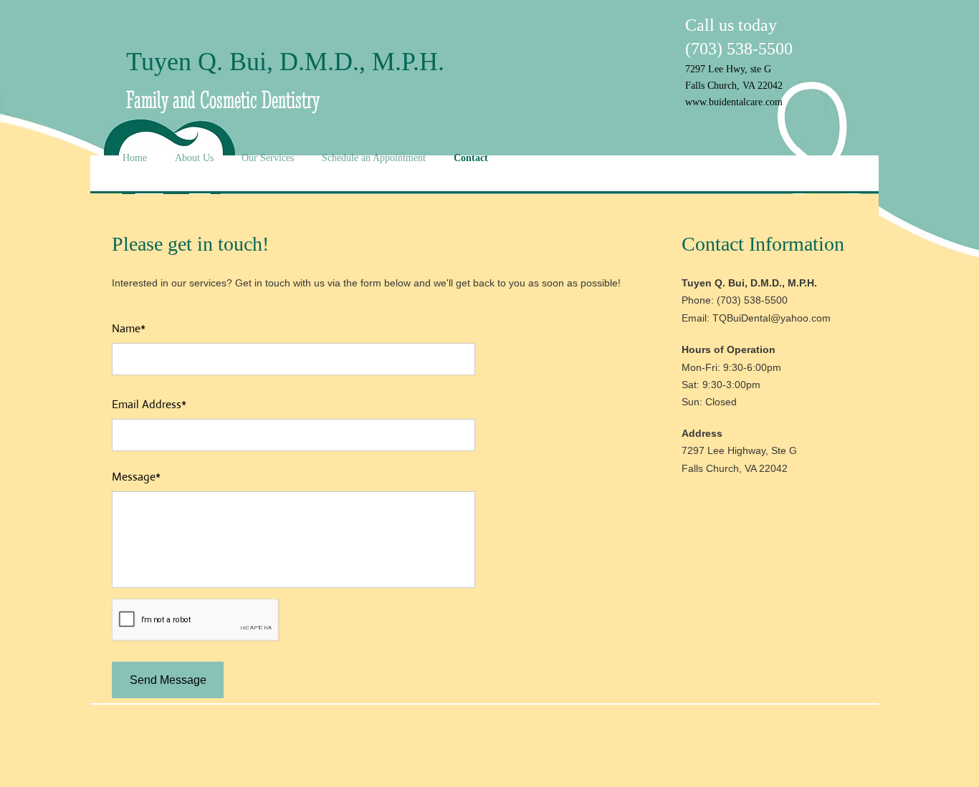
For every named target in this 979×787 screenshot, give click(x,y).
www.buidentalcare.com (734, 102)
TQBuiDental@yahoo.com (771, 318)
